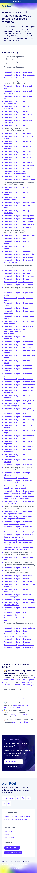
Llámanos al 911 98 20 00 (18, 2)
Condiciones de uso (8, 865)
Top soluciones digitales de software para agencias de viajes (18, 512)
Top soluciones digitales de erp (16, 238)
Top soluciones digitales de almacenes (19, 78)
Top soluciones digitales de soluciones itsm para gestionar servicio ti (18, 548)
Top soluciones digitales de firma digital (19, 276)
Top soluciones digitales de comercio (18, 162)
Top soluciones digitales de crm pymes (19, 216)
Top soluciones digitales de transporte (18, 639)
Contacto (7, 834)
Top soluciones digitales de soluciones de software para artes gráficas (18, 536)
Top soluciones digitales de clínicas (17, 154)
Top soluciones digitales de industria (18, 366)
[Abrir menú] (33, 6)
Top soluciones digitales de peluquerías (19, 436)
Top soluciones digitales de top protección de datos (16, 614)
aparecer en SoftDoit (20, 722)
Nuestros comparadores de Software (17, 816)
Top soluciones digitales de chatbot (17, 152)
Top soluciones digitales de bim (16, 112)
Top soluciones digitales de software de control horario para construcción (19, 497)
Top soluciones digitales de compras (18, 168)
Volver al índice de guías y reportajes (16, 698)
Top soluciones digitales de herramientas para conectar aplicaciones (15, 331)
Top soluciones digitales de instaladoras (19, 385)
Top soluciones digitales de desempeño (19, 219)
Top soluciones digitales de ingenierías (18, 379)
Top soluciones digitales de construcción (19, 176)
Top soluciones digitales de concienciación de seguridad (15, 172)
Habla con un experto (13, 761)
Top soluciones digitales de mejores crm (19, 401)
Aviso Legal (5, 868)
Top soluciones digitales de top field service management (17, 596)
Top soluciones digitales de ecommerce (19, 224)
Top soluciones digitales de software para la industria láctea (18, 528)
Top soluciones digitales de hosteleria (18, 345)
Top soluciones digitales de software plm (19, 532)
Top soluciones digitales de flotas (17, 279)
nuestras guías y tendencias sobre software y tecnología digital (19, 684)
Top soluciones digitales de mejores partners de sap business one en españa (19, 410)
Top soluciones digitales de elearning (18, 227)
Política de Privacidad (22, 865)
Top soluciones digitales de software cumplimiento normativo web (18, 487)
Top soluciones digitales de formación (18, 282)
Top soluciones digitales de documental (19, 221)
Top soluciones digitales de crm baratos (19, 203)
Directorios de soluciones (12, 823)
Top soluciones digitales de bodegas (18, 114)
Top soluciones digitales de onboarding (19, 420)
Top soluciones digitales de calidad (17, 133)
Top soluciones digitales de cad (16, 125)
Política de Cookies (16, 868)
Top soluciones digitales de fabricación (19, 254)
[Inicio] (7, 6)
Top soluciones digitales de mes (16, 414)
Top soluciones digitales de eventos (17, 251)
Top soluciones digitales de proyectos (18, 446)
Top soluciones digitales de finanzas (17, 270)
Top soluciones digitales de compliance (19, 165)
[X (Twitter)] (23, 798)
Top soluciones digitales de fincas (17, 273)
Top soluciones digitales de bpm (16, 117)
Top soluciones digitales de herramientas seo (14, 338)
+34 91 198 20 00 (13, 848)
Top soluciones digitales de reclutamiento (14, 456)
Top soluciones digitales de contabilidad (19, 179)
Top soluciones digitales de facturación (19, 257)
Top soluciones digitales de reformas (18, 465)
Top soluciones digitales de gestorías (18, 308)
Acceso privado (9, 838)
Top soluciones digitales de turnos (17, 642)
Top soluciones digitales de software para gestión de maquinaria (18, 523)
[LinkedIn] (18, 798)
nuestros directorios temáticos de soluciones (16, 706)
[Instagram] (4, 803)
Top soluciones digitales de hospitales (18, 342)
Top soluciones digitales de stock (16, 568)
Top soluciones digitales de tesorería (18, 576)
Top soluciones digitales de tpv (16, 631)
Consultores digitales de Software (15, 820)
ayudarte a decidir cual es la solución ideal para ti (19, 678)
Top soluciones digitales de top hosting (19, 600)
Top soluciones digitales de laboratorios (19, 387)
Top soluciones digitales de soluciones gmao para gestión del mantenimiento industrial (18, 542)
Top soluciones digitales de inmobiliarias (19, 382)
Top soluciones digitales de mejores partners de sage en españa (17, 405)
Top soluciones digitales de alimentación (19, 75)
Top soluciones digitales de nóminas (18, 417)
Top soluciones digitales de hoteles (17, 347)
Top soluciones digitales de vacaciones (19, 645)
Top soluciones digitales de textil (16, 579)
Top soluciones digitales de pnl (15, 438)
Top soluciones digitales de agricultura (19, 72)
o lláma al (11, 767)
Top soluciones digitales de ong (16, 422)
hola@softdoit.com (14, 852)
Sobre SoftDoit (9, 831)
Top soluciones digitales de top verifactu (19, 628)
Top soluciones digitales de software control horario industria (18, 482)
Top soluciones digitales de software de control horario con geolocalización (19, 492)
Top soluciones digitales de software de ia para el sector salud (19, 502)
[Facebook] (9, 803)
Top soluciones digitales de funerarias (18, 285)
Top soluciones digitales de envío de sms (19, 235)
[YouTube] (28, 798)
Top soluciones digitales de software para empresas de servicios (18, 518)
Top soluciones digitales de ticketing (18, 581)
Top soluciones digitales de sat (16, 478)
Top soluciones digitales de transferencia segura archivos (15, 635)
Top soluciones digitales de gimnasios (18, 326)
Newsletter (9, 798)
